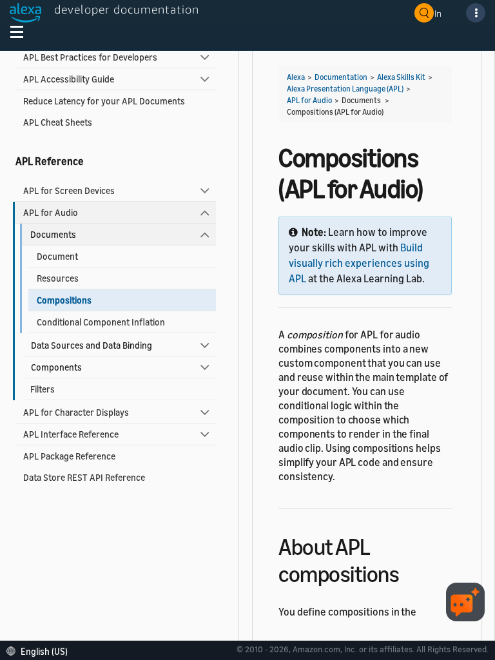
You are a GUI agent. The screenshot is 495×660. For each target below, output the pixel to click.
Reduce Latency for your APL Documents (104, 100)
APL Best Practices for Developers (90, 57)
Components (56, 367)
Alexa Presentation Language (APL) (345, 88)
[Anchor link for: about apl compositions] (410, 572)
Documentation (341, 77)
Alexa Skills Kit (401, 77)
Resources (58, 278)
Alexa (296, 77)
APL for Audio (50, 212)
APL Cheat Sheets (57, 122)
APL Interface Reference (71, 434)
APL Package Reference (69, 456)
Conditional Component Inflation (101, 321)
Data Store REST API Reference (84, 477)
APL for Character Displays (76, 412)
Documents (53, 234)
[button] (40, 650)
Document (57, 256)
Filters (42, 388)
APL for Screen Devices (69, 190)
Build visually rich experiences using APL (359, 263)
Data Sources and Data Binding (91, 345)
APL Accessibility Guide (68, 78)
